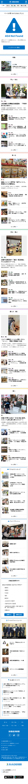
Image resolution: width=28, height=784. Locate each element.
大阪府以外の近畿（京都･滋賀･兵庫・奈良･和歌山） (14, 607)
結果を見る (19, 614)
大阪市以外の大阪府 (10, 603)
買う (18, 5)
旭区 (6, 595)
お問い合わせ (5, 747)
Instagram (18, 735)
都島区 (6, 587)
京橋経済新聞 (14, 2)
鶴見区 (6, 598)
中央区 (6, 593)
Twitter (14, 735)
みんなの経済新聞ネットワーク (14, 764)
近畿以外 (7, 610)
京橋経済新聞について (7, 741)
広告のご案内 (5, 749)
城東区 (6, 590)
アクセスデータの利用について (8, 745)
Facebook (9, 735)
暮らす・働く (24, 5)
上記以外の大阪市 (10, 601)
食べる (8, 5)
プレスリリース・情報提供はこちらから (10, 743)
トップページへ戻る (14, 47)
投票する (9, 614)
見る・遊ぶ (13, 5)
